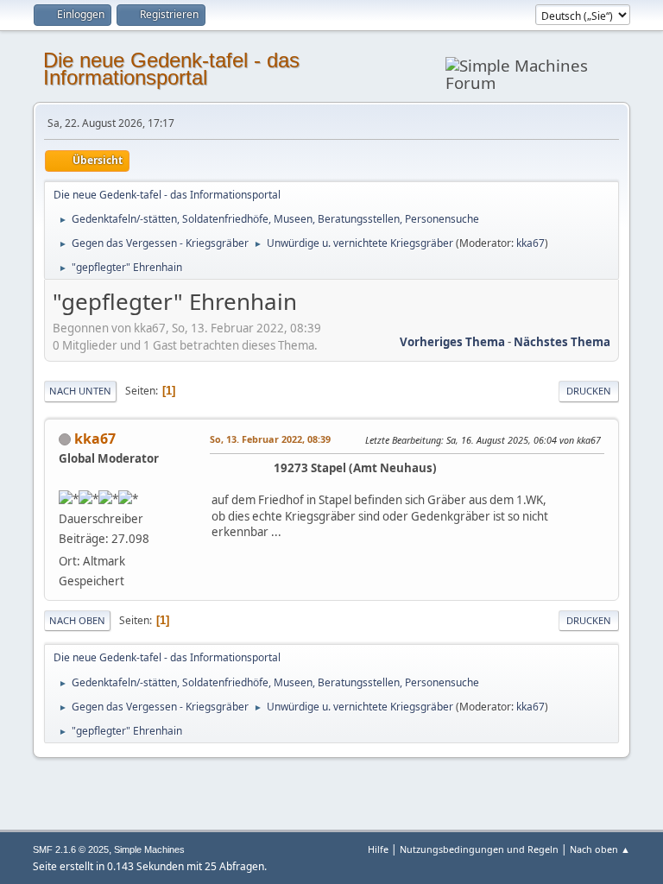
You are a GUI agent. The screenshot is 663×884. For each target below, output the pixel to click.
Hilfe (378, 849)
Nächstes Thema (562, 342)
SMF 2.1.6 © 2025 (71, 849)
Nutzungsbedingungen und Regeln (479, 849)
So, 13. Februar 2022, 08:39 (270, 439)
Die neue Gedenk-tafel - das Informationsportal (171, 68)
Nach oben (77, 620)
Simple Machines (149, 849)
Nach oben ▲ (600, 849)
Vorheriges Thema (452, 342)
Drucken (588, 390)
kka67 (530, 243)
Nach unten (80, 390)
